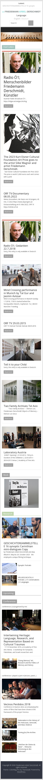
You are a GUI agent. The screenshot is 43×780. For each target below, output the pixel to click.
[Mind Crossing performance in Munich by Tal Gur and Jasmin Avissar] (21, 265)
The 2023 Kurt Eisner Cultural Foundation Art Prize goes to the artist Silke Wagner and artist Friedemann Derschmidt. (21, 163)
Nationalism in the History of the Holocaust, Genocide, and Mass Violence (28, 722)
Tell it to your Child (15, 364)
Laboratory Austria (15, 452)
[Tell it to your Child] (21, 340)
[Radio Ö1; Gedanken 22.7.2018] (21, 221)
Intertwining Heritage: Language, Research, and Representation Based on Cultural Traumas (19, 639)
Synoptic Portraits (24, 565)
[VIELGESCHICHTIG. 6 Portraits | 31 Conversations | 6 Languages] (9, 576)
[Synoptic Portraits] (9, 564)
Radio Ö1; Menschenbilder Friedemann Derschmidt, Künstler (17, 86)
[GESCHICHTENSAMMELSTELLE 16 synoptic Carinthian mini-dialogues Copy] (21, 519)
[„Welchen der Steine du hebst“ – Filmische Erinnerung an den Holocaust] (9, 743)
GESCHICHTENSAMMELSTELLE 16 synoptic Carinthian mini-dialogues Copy (21, 546)
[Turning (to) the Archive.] (9, 731)
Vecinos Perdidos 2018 (17, 704)
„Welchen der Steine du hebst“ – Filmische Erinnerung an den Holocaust (26, 747)
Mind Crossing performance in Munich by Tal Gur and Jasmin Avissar (20, 293)
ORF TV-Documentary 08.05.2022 (16, 195)
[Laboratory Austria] (21, 428)
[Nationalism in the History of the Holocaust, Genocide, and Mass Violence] (9, 719)
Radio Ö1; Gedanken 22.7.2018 (16, 247)
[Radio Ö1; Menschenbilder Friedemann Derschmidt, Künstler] (21, 52)
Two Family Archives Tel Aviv (21, 406)
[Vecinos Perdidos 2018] (21, 680)
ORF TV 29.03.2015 (15, 323)
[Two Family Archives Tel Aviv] (21, 381)
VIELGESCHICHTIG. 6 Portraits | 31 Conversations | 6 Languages (28, 579)
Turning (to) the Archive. (27, 732)
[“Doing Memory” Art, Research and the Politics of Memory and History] (9, 659)
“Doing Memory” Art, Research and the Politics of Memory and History (28, 662)
